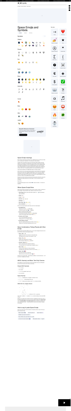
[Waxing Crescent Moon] (22, 79)
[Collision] (43, 45)
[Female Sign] (22, 52)
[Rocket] (26, 45)
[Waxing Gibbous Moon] (29, 79)
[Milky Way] (19, 42)
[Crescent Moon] (40, 82)
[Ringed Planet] (22, 55)
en (69, 5)
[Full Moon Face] (29, 82)
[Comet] (22, 42)
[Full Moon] (33, 79)
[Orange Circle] (29, 109)
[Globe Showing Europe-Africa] (19, 72)
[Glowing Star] (29, 42)
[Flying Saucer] (22, 116)
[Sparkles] (19, 45)
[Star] (22, 45)
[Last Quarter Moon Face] (26, 82)
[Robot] (29, 116)
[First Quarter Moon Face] (22, 82)
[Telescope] (40, 45)
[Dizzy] (43, 42)
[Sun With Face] (19, 62)
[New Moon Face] (19, 82)
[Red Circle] (26, 109)
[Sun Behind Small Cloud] (36, 62)
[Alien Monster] (33, 45)
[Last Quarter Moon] (40, 79)
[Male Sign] (29, 52)
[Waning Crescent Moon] (43, 79)
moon (40, 172)
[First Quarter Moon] (26, 79)
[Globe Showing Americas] (22, 72)
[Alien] (29, 45)
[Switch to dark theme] (69, 8)
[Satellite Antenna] (36, 45)
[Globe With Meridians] (29, 72)
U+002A (23, 295)
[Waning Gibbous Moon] (36, 79)
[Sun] (22, 62)
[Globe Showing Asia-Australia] (26, 72)
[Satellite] (33, 42)
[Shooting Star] (26, 42)
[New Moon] (19, 79)
